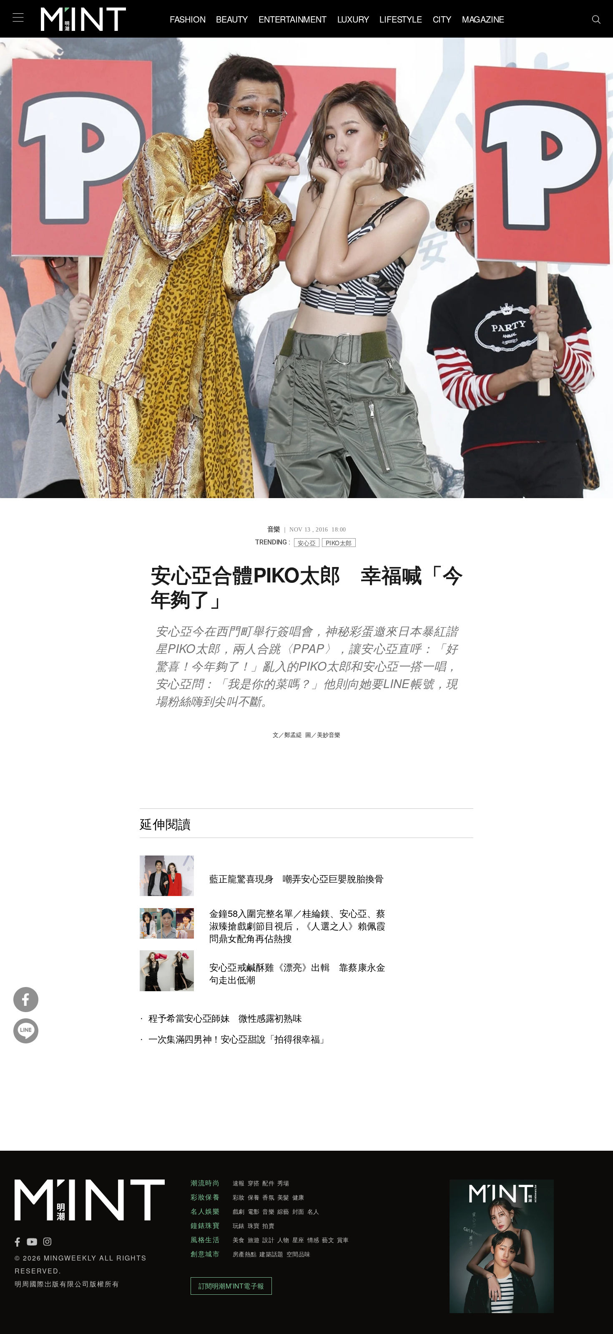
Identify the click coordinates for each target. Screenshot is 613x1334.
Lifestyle (400, 19)
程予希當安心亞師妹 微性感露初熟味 (224, 1018)
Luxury (353, 19)
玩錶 (239, 1225)
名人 (313, 1211)
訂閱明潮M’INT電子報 (231, 1286)
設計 (268, 1240)
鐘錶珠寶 (205, 1225)
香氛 (268, 1197)
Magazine (483, 19)
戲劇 (239, 1211)
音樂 (268, 1211)
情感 (313, 1240)
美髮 (283, 1197)
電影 (254, 1211)
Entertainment (292, 19)
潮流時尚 (205, 1183)
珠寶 (254, 1225)
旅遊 (254, 1240)
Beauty (232, 19)
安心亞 (307, 543)
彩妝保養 (205, 1197)
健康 (298, 1197)
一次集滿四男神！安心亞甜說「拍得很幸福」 (238, 1039)
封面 (298, 1211)
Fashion (188, 19)
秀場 (283, 1183)
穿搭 (254, 1183)
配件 (268, 1183)
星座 (298, 1240)
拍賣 (268, 1225)
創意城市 (205, 1253)
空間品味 (298, 1254)
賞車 (343, 1240)
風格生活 (205, 1239)
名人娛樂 (205, 1211)
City (442, 19)
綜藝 (283, 1211)
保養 (254, 1197)
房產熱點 (244, 1254)
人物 (283, 1240)
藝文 (328, 1240)
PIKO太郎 (339, 543)
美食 (239, 1240)
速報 (239, 1183)
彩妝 (239, 1197)
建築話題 (271, 1254)
